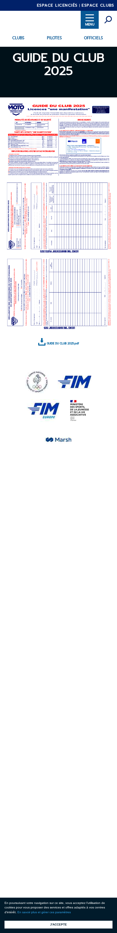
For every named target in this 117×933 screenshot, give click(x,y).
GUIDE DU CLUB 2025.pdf (63, 343)
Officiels (93, 38)
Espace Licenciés (57, 5)
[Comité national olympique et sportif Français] (37, 381)
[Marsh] (58, 438)
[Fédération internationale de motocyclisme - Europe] (43, 409)
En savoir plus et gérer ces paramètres (44, 912)
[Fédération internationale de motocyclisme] (74, 381)
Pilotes (54, 38)
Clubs (18, 38)
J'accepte (58, 924)
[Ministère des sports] (79, 409)
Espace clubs (98, 5)
